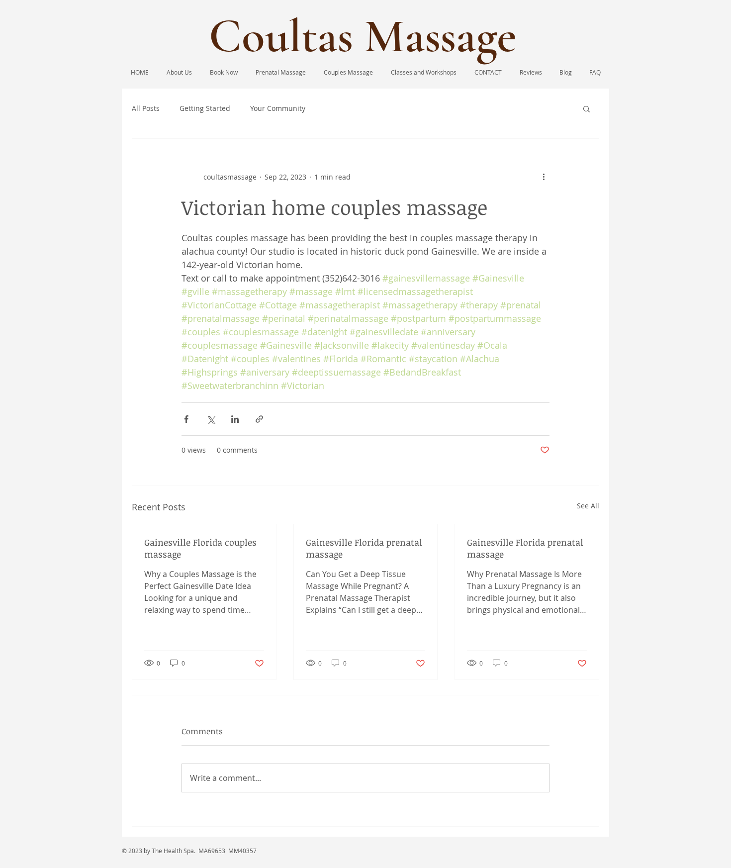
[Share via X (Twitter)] (210, 419)
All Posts (146, 108)
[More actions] (543, 177)
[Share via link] (259, 419)
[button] (586, 108)
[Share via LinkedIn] (235, 419)
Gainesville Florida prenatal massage (364, 548)
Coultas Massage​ (363, 36)
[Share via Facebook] (186, 419)
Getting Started (205, 108)
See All (588, 505)
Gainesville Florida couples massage (200, 548)
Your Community (277, 108)
